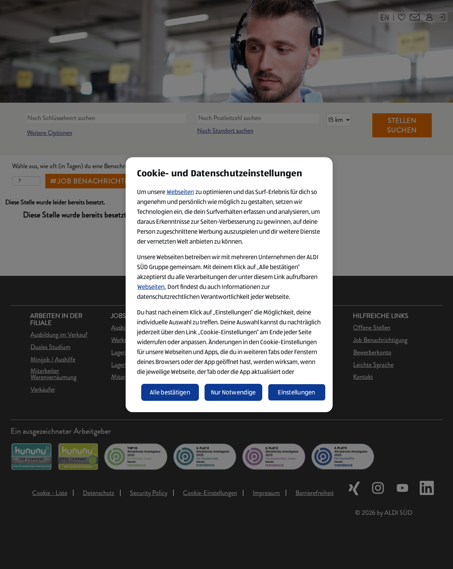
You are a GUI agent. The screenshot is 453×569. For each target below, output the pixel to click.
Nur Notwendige (233, 392)
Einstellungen (296, 392)
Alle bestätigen (170, 392)
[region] (229, 284)
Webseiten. (151, 286)
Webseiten (180, 192)
